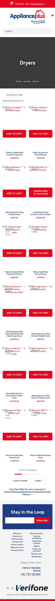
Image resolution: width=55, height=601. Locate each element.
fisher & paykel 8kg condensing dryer (14, 153)
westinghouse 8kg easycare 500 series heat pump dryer (14, 334)
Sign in (37, 546)
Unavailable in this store (41, 192)
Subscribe (42, 520)
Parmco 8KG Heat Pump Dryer (40, 456)
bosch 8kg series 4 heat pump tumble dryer (14, 395)
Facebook (22, 579)
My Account (36, 554)
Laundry (27, 81)
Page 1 (38, 481)
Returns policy (36, 533)
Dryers (36, 81)
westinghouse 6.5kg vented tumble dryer (40, 397)
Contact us (17, 536)
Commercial (17, 542)
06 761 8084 (31, 574)
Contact (28, 579)
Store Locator (17, 545)
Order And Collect (36, 542)
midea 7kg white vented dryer (40, 273)
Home (18, 81)
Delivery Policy (17, 547)
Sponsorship (17, 539)
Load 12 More (20, 481)
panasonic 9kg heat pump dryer (14, 456)
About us (17, 533)
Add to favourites (22, 110)
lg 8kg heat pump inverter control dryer (41, 213)
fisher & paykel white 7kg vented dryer (14, 273)
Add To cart (14, 133)
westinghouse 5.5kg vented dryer (14, 213)
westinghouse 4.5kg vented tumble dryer (40, 335)
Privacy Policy (17, 550)
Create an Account (36, 550)
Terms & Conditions (37, 537)
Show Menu (4, 16)
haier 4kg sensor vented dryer (40, 153)
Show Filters (14, 95)
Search (47, 31)
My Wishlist (37, 557)
